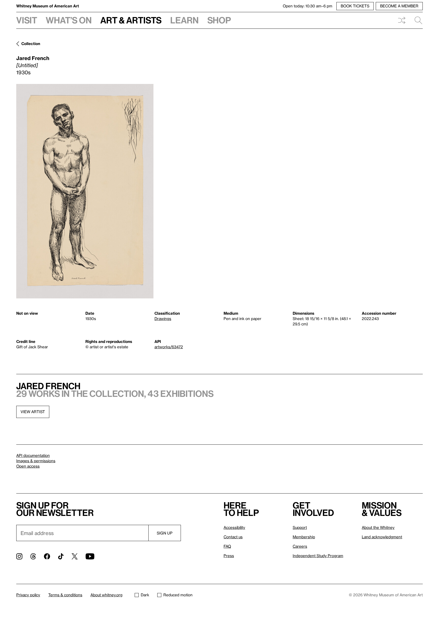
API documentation (33, 455)
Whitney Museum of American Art (47, 6)
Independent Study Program (318, 555)
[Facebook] (47, 556)
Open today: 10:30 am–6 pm (307, 6)
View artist (33, 411)
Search (416, 20)
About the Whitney (378, 527)
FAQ (227, 546)
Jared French (32, 58)
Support (300, 527)
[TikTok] (61, 556)
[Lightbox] (84, 191)
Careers (300, 546)
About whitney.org (106, 594)
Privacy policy (28, 594)
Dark (145, 594)
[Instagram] (19, 556)
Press (229, 555)
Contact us (233, 536)
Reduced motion (178, 594)
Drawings (162, 318)
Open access (28, 466)
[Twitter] (75, 556)
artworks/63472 (168, 346)
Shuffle (401, 20)
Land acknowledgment (382, 536)
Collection (30, 43)
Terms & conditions (65, 594)
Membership (304, 536)
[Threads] (33, 556)
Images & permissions (35, 460)
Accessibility (234, 527)
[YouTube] (90, 556)
